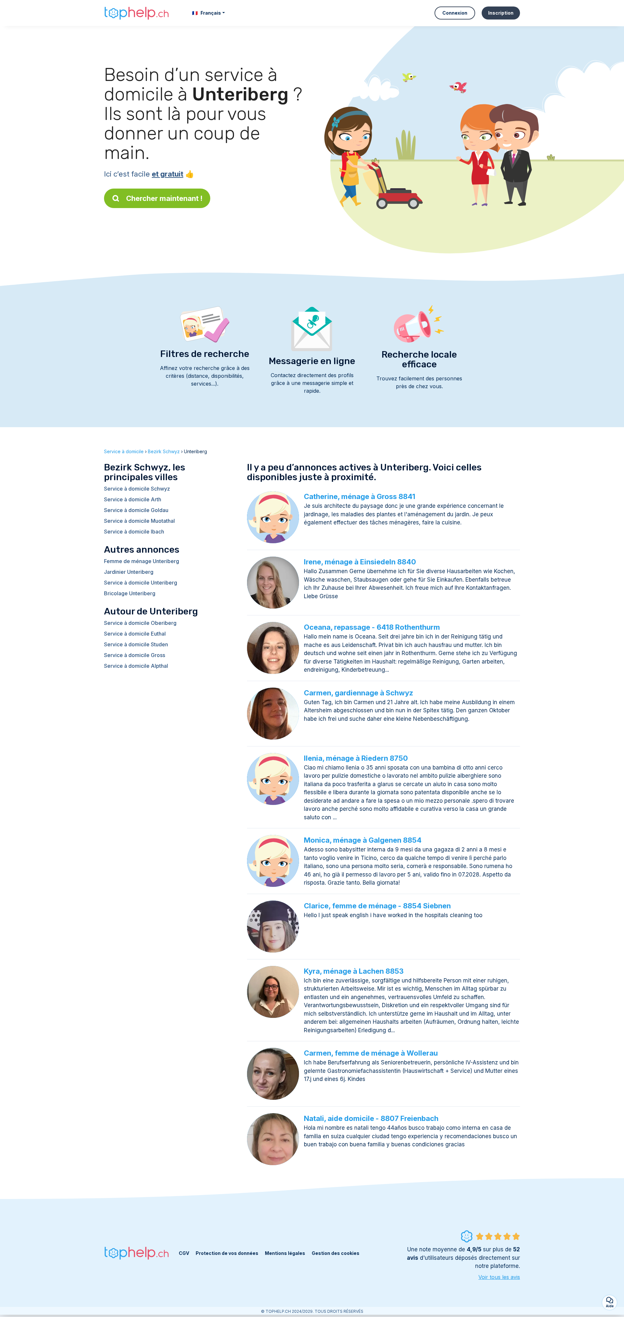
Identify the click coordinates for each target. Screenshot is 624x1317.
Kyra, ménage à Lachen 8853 (354, 971)
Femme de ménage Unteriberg (141, 561)
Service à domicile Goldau (136, 510)
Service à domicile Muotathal (139, 521)
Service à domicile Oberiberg (140, 623)
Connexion (454, 13)
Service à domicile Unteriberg (140, 582)
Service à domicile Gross (134, 655)
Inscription (501, 13)
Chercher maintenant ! (164, 198)
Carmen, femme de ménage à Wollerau (371, 1053)
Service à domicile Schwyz (137, 488)
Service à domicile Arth (132, 499)
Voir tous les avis (499, 1277)
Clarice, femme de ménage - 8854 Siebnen (377, 906)
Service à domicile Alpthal (136, 666)
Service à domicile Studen (136, 644)
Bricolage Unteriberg (129, 593)
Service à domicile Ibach (134, 531)
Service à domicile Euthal (135, 633)
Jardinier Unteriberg (128, 572)
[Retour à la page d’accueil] (136, 13)
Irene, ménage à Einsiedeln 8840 (360, 562)
